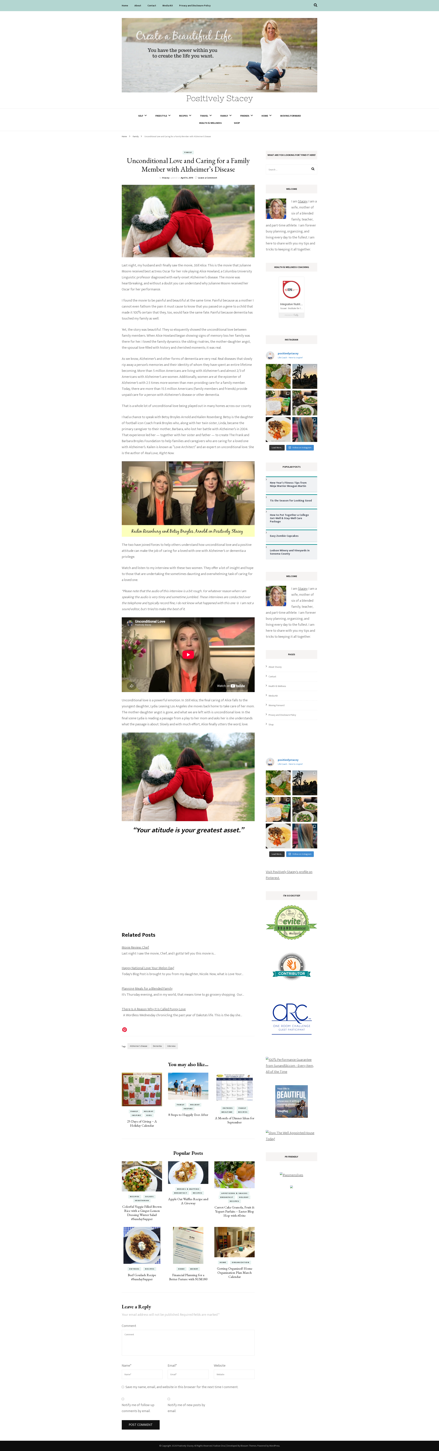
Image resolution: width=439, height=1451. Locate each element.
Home (125, 6)
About (137, 6)
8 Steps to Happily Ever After (188, 1114)
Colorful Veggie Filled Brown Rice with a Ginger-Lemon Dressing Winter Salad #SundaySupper (142, 1212)
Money (194, 1268)
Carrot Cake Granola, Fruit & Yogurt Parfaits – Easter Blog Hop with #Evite (235, 1211)
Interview (171, 1046)
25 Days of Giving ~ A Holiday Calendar (142, 1123)
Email (172, 1366)
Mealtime (227, 1112)
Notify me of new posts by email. (186, 1408)
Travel (204, 116)
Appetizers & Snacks (234, 1193)
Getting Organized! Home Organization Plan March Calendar (234, 1272)
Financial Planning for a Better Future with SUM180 (188, 1277)
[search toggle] (315, 5)
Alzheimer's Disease (138, 1046)
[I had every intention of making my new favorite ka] (278, 403)
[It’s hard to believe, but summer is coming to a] (278, 376)
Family (224, 116)
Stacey (165, 178)
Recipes (183, 116)
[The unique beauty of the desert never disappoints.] (304, 376)
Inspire (136, 1115)
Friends (244, 116)
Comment (129, 1326)
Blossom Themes (248, 1446)
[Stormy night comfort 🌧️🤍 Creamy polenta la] (278, 429)
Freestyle (161, 116)
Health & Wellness (210, 123)
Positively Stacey (219, 98)
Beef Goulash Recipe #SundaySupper (142, 1277)
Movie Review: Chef (135, 947)
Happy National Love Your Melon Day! (148, 968)
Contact (151, 6)
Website (220, 1366)
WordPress (274, 1446)
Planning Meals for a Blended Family (147, 989)
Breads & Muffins (188, 1189)
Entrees (228, 1108)
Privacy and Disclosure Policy (195, 6)
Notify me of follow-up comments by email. (138, 1408)
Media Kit (167, 6)
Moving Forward (290, 116)
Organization (240, 1262)
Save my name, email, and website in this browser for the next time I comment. (182, 1387)
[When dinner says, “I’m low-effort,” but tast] (304, 403)
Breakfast (180, 1193)
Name (126, 1366)
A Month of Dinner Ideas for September (234, 1120)
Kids (149, 1115)
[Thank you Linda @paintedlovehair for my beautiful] (304, 429)
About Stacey (275, 667)
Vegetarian (142, 1200)
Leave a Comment (207, 178)
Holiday (148, 1111)
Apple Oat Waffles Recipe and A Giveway (188, 1201)
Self (140, 116)
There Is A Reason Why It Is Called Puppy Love (154, 1009)
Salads (149, 1196)
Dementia (157, 1046)
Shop (237, 123)
